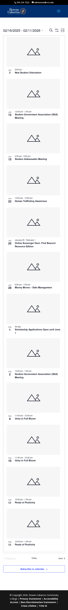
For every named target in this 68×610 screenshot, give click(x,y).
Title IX (43, 605)
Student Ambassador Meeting (31, 159)
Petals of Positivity (25, 502)
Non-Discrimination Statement (38, 602)
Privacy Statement (30, 598)
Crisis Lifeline (28, 605)
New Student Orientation (28, 72)
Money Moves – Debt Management (33, 287)
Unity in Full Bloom (25, 418)
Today (34, 558)
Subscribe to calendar (32, 569)
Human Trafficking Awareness (31, 201)
